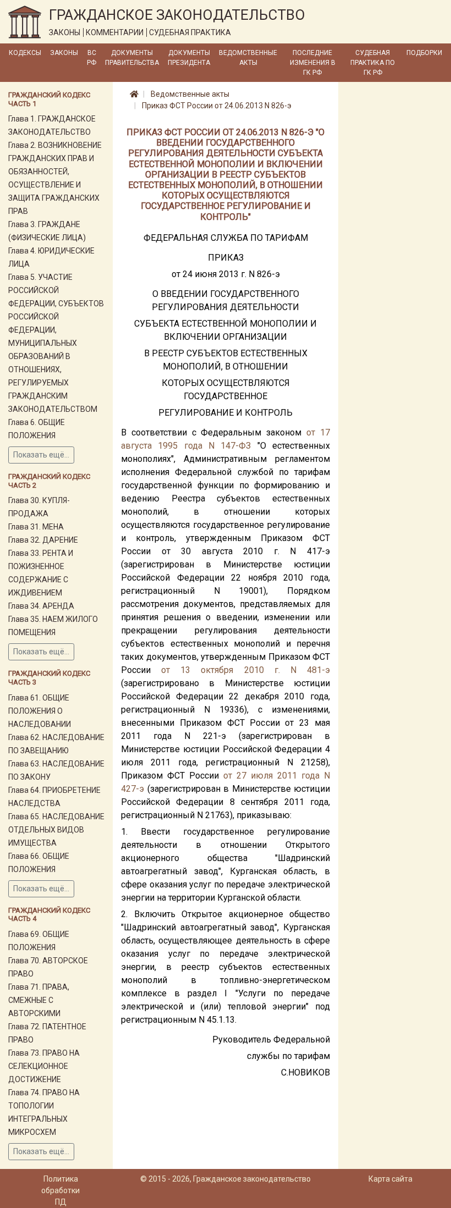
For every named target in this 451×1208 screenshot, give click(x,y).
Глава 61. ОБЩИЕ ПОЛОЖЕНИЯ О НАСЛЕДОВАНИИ (39, 711)
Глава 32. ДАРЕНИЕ (43, 540)
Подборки (424, 53)
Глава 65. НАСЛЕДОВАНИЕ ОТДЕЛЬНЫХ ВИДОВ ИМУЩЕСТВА (56, 829)
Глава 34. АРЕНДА (41, 606)
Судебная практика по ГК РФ (372, 62)
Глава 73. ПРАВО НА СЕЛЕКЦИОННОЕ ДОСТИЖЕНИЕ (44, 1066)
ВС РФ (91, 58)
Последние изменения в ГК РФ (313, 62)
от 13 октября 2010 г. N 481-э (245, 670)
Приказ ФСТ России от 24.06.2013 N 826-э (217, 105)
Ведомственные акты (248, 58)
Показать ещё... (41, 454)
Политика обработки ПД (60, 1190)
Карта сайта (391, 1178)
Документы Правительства (132, 58)
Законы (64, 53)
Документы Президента (189, 58)
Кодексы (25, 53)
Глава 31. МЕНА (36, 526)
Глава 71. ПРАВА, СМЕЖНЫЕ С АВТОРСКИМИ (38, 1000)
